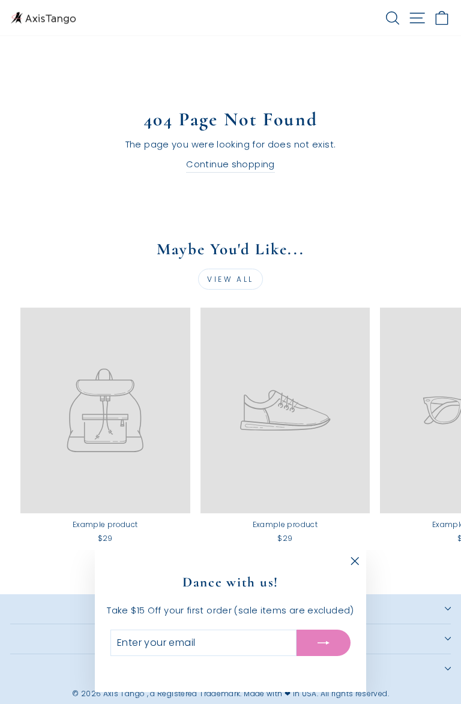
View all (230, 279)
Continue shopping (230, 164)
